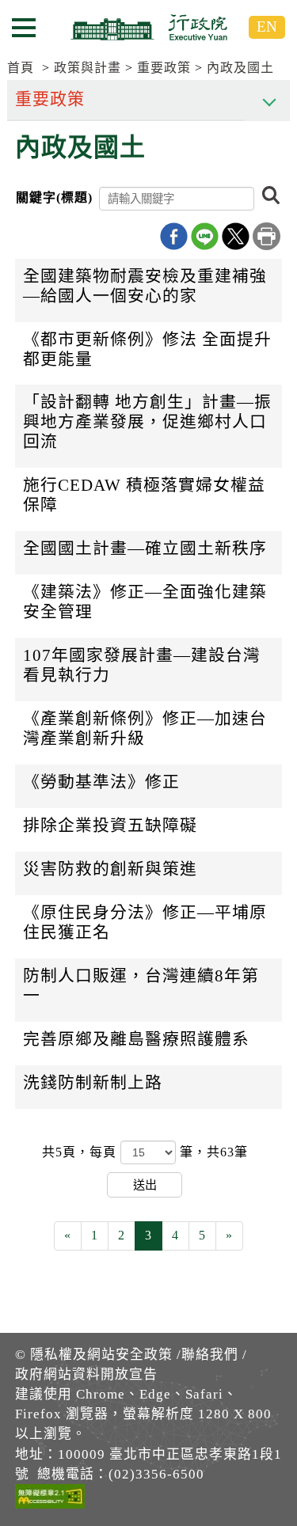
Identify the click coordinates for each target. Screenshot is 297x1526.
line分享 (205, 236)
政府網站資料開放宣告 (86, 1374)
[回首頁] (149, 27)
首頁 (20, 67)
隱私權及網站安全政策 (101, 1354)
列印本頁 (266, 236)
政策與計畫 (87, 67)
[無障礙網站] (50, 1499)
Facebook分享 (174, 236)
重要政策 (164, 67)
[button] (271, 196)
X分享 (235, 236)
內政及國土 (240, 67)
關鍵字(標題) (54, 197)
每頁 (104, 1152)
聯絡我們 (209, 1354)
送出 (145, 1184)
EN (267, 26)
